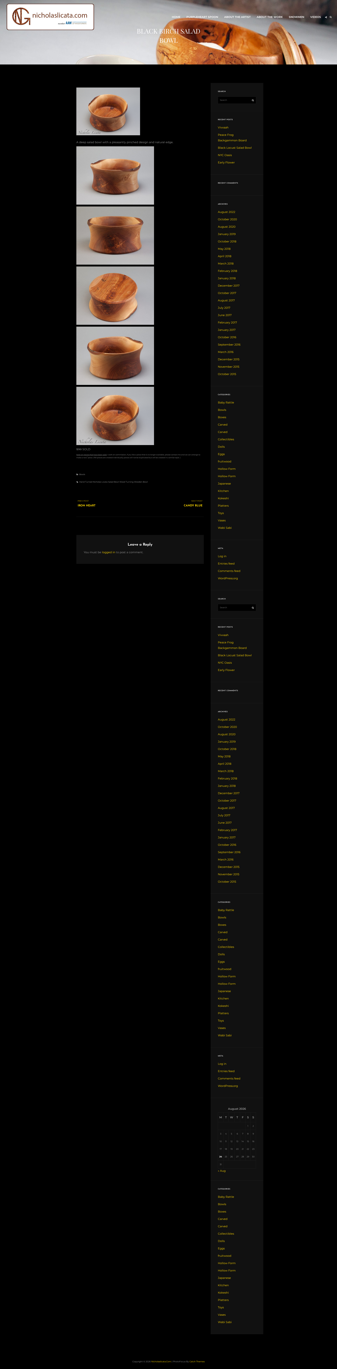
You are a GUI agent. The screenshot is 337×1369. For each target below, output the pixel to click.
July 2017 (224, 307)
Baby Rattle (226, 402)
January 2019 (227, 234)
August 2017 (226, 300)
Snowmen (296, 17)
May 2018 (224, 248)
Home (176, 17)
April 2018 (224, 256)
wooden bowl (141, 482)
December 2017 (228, 285)
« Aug (222, 1170)
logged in (108, 552)
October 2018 (227, 241)
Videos (315, 17)
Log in (222, 556)
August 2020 (227, 226)
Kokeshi (223, 498)
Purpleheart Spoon (202, 17)
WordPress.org (228, 578)
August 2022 (226, 212)
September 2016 (229, 344)
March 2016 (226, 352)
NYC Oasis (225, 155)
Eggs (221, 454)
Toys (221, 513)
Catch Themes (197, 1361)
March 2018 (226, 263)
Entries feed (226, 563)
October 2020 (227, 219)
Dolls (221, 446)
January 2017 (227, 329)
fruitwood (224, 461)
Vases (222, 520)
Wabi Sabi (225, 527)
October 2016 (227, 337)
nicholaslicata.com (161, 1361)
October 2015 (227, 374)
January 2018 (227, 278)
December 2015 (228, 359)
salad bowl (113, 482)
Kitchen (223, 491)
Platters (223, 505)
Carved (222, 424)
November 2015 (228, 366)
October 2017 (227, 293)
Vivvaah (223, 127)
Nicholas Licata (100, 482)
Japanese (224, 483)
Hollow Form (227, 468)
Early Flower (226, 162)
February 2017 (227, 322)
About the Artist (237, 17)
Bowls (82, 474)
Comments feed (229, 571)
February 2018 (227, 271)
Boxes (222, 417)
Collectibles (226, 439)
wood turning (126, 482)
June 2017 (225, 315)
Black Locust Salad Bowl (235, 147)
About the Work (270, 17)
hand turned (85, 482)
